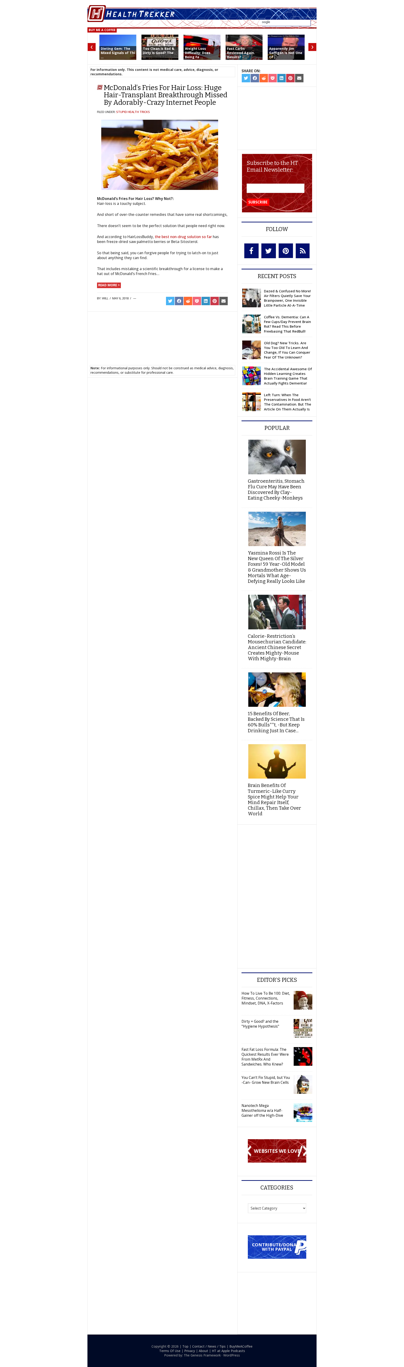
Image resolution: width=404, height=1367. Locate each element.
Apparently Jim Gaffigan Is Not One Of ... (285, 52)
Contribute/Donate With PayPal (277, 1247)
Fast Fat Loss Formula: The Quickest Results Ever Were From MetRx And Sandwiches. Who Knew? (265, 1057)
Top (185, 1346)
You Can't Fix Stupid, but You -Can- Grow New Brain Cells (266, 1080)
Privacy (189, 1351)
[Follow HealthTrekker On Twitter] (268, 250)
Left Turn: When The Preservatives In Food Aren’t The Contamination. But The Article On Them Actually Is (287, 401)
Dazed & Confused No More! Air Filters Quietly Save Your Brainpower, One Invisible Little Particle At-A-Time (287, 298)
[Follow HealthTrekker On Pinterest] (285, 250)
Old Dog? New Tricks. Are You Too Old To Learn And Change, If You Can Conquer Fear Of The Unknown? (287, 350)
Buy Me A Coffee (102, 30)
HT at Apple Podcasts (228, 1351)
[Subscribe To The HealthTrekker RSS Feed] (303, 250)
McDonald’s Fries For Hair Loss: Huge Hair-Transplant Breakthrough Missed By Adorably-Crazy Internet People (165, 95)
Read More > (109, 285)
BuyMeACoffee (240, 1346)
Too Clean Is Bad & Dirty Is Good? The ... (158, 52)
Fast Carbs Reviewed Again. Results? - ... (241, 52)
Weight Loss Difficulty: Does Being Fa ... (197, 52)
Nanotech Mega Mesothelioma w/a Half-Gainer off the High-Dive (262, 1110)
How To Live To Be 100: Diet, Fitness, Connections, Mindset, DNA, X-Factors (266, 998)
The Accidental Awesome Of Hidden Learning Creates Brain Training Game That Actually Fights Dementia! (288, 375)
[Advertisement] (162, 333)
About (203, 1351)
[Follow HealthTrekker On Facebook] (251, 250)
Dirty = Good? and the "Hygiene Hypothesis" (260, 1024)
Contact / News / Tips (209, 1346)
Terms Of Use (169, 1351)
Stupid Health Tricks (133, 112)
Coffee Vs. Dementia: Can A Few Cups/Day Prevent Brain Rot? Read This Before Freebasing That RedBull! (287, 324)
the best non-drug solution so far (183, 236)
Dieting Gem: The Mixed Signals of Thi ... (118, 52)
